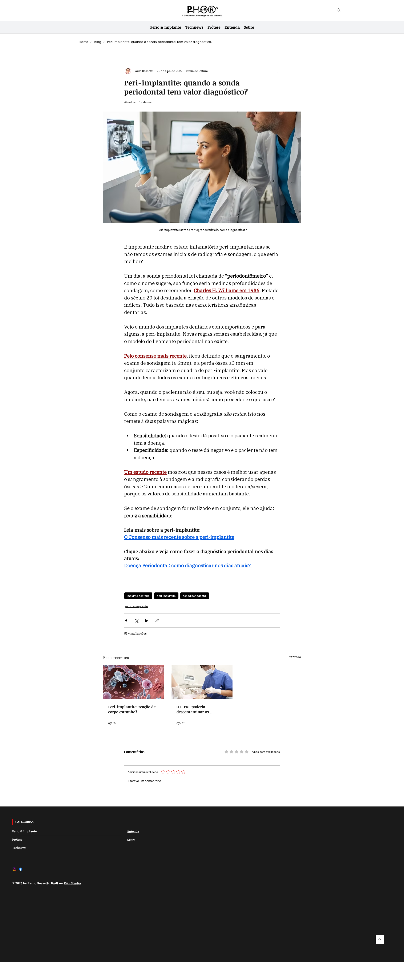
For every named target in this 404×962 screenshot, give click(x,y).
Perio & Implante (24, 831)
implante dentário (138, 595)
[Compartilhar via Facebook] (126, 621)
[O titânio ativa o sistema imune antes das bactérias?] (133, 682)
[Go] (379, 939)
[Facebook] (21, 869)
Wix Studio (72, 883)
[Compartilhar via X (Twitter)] (136, 621)
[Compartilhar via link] (157, 621)
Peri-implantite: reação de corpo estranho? (131, 709)
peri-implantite (166, 595)
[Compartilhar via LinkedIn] (147, 621)
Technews (19, 848)
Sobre (131, 840)
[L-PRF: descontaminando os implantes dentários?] (202, 682)
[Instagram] (14, 869)
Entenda (133, 831)
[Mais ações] (277, 70)
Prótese (17, 839)
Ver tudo (295, 657)
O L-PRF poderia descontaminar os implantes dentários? (196, 709)
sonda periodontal (194, 595)
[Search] (338, 10)
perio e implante (136, 606)
